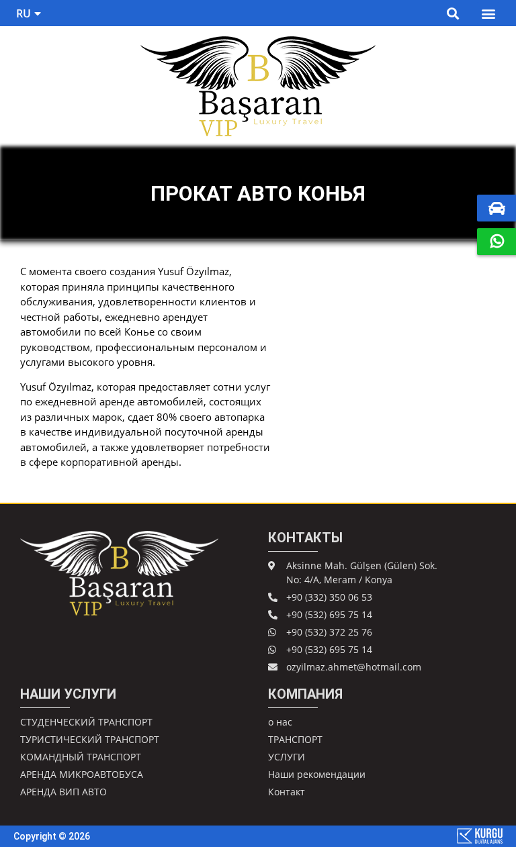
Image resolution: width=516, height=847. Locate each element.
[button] (452, 13)
